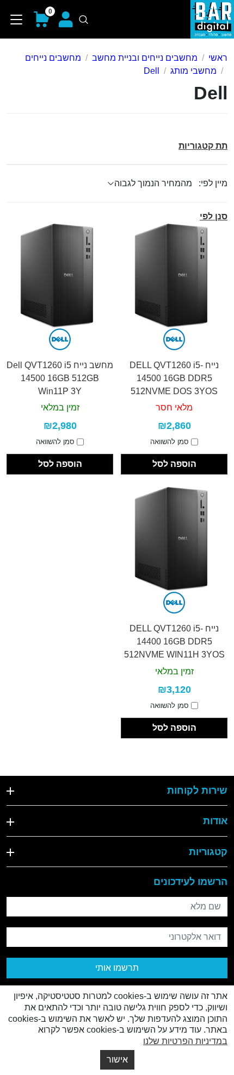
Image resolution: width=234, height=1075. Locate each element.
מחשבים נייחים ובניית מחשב (145, 57)
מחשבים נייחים (53, 57)
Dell (151, 70)
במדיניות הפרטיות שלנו (185, 1041)
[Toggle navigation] (17, 19)
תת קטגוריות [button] (202, 145)
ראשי (217, 57)
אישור (117, 1059)
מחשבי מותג (193, 70)
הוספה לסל (174, 464)
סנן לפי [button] (213, 216)
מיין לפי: (213, 183)
